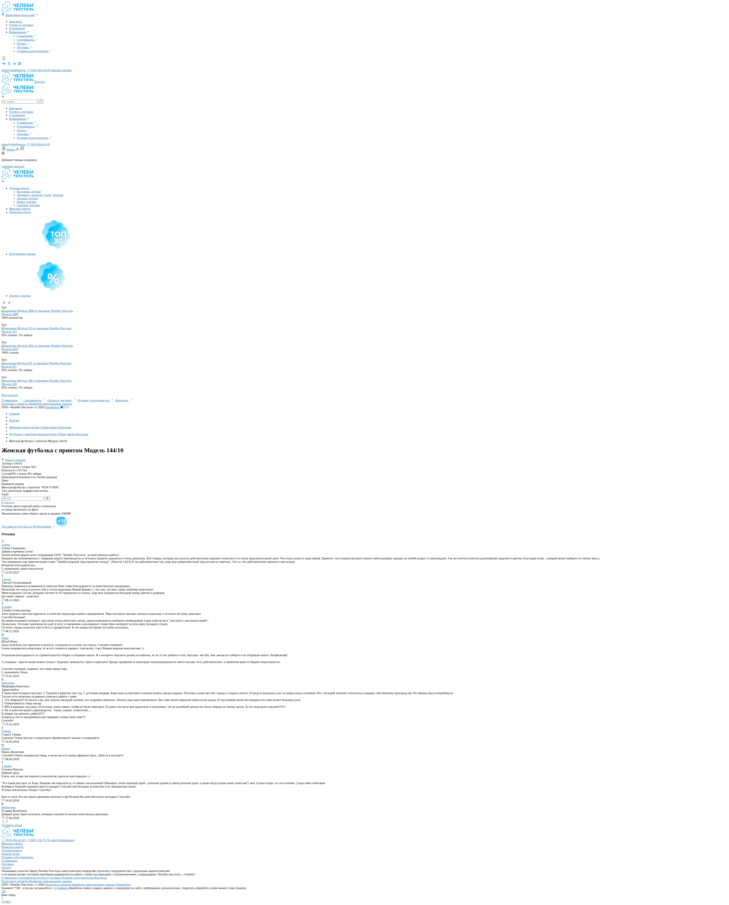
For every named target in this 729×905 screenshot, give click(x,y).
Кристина (8, 682)
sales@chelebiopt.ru (14, 70)
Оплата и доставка (21, 25)
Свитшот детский (28, 205)
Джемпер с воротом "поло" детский (40, 195)
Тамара (6, 731)
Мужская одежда (20, 212)
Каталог (40, 81)
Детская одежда (19, 188)
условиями (61, 888)
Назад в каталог (15, 460)
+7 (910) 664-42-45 (38, 70)
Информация (18, 32)
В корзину (9, 502)
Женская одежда (19, 208)
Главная (14, 413)
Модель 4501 (10, 349)
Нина (5, 638)
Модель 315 (9, 331)
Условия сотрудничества (33, 51)
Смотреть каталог (13, 166)
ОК (4, 891)
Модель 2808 (10, 314)
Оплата (22, 43)
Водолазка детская (29, 191)
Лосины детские (27, 198)
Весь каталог (10, 395)
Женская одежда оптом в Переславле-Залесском (40, 427)
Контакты (15, 21)
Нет (8, 901)
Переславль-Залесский (20, 15)
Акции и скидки (20, 295)
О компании (17, 28)
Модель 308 (9, 384)
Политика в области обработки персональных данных (37, 403)
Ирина (6, 748)
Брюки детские (26, 201)
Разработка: (53, 407)
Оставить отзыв (12, 825)
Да (3, 901)
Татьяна (7, 607)
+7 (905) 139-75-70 (38, 840)
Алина (6, 544)
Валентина (9, 807)
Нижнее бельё (11, 853)
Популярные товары (22, 253)
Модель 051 (9, 366)
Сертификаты (26, 39)
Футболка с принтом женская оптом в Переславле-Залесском (48, 434)
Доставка (23, 47)
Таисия (6, 579)
